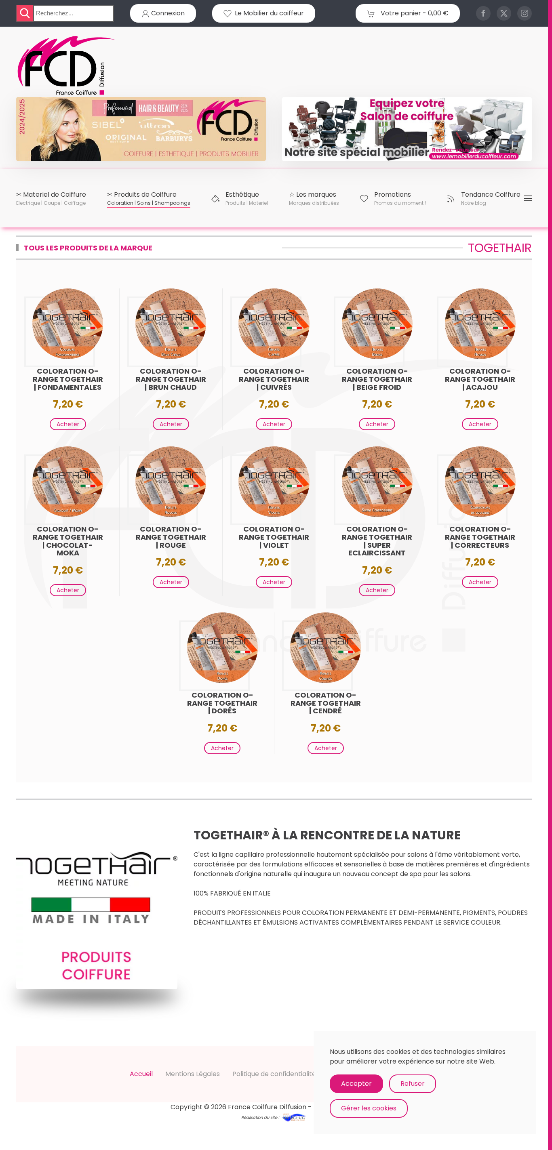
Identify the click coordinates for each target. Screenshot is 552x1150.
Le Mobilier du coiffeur (268, 13)
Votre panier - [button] (414, 13)
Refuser (412, 1083)
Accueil (141, 1074)
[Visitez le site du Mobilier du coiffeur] (407, 128)
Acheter (68, 424)
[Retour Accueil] (66, 66)
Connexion (167, 13)
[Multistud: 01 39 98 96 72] (294, 1116)
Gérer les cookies (368, 1108)
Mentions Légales (192, 1074)
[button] (51, 198)
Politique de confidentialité (274, 1074)
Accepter (356, 1083)
